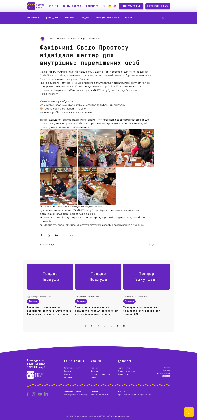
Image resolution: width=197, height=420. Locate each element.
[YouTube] (40, 394)
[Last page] (124, 326)
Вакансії (69, 18)
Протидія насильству (107, 18)
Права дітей (51, 18)
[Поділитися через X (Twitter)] (48, 235)
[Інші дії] (152, 38)
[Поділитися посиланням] (63, 235)
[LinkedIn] (46, 394)
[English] (114, 6)
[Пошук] (104, 6)
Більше (128, 18)
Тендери (85, 18)
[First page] (72, 326)
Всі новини (32, 18)
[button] (53, 6)
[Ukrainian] (109, 6)
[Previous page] (79, 326)
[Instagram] (33, 394)
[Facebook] (27, 394)
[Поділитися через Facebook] (41, 235)
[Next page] (118, 326)
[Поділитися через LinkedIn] (56, 235)
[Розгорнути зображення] (58, 147)
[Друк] (71, 235)
